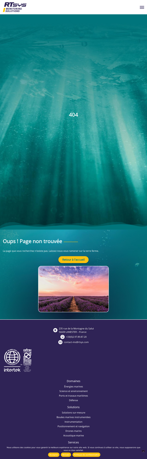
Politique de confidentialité (86, 455)
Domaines (73, 381)
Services (73, 442)
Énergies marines (73, 386)
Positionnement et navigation (74, 426)
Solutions (73, 407)
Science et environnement (73, 391)
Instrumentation (73, 421)
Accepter (54, 455)
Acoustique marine (73, 435)
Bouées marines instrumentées (74, 417)
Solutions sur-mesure (73, 412)
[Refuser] (143, 451)
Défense (73, 400)
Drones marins (73, 431)
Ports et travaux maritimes (73, 395)
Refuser (66, 455)
